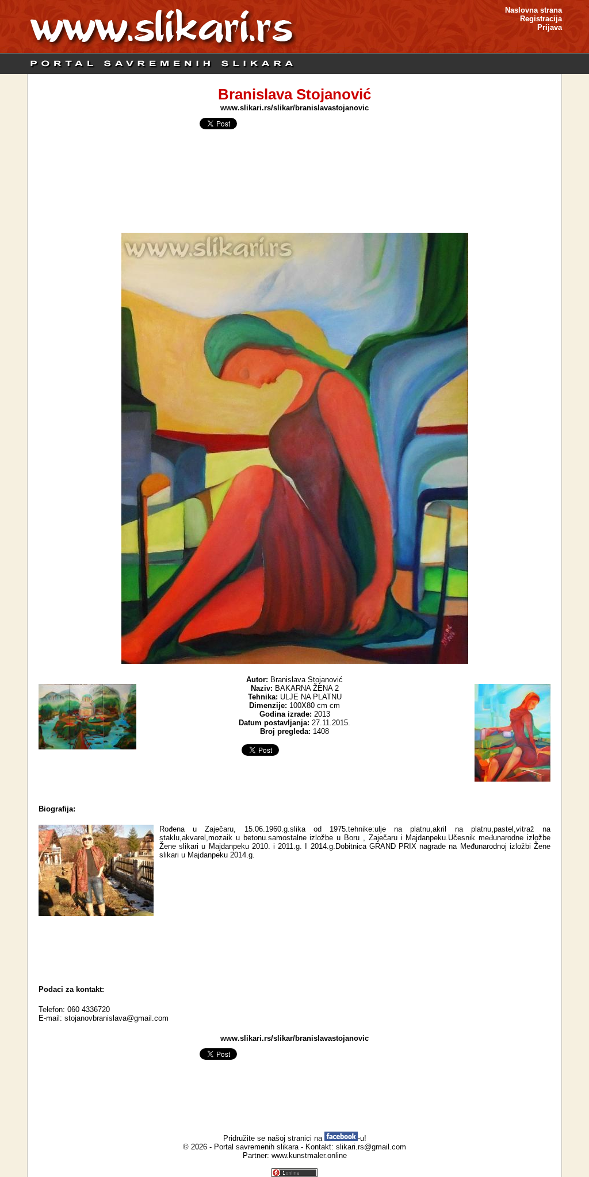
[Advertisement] (294, 948)
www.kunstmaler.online (309, 1155)
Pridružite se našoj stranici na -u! (294, 1138)
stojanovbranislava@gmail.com (116, 1018)
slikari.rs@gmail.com (371, 1147)
